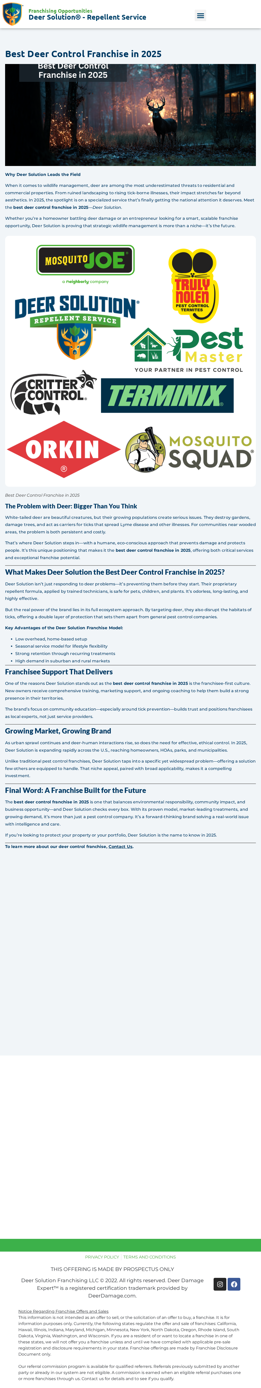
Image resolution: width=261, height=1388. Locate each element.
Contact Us (121, 846)
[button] (200, 15)
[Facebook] (234, 1284)
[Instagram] (220, 1284)
